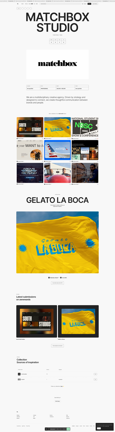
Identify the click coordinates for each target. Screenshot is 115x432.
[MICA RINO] (30, 150)
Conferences (52, 416)
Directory (26, 3)
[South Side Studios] (30, 127)
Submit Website (95, 3)
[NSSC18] (85, 127)
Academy (30, 3)
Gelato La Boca (61, 339)
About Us (67, 416)
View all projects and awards (57, 345)
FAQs (67, 415)
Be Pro (89, 3)
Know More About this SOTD (58, 282)
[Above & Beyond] (30, 173)
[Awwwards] (18, 3)
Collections (18, 416)
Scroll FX (22, 379)
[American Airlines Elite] (85, 173)
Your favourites (24, 374)
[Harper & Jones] (57, 173)
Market (37, 3)
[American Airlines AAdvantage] (57, 150)
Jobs (34, 3)
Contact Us (68, 418)
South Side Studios (20, 339)
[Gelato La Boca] (57, 127)
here (62, 386)
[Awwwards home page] (46, 429)
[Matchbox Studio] (85, 150)
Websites (18, 415)
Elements (18, 418)
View (95, 379)
